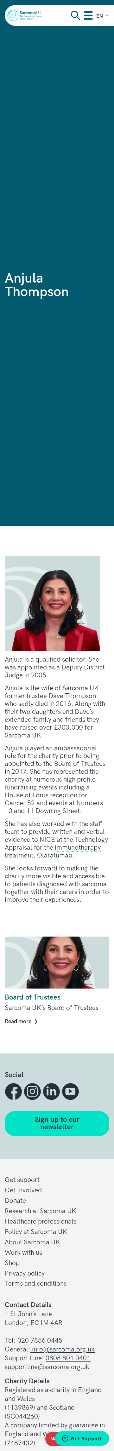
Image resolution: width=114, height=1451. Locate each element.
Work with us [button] (23, 1253)
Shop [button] (12, 1263)
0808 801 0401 (68, 1358)
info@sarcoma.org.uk (62, 1349)
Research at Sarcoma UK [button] (40, 1211)
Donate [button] (15, 1201)
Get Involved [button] (23, 1190)
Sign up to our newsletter (57, 1123)
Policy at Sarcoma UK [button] (36, 1232)
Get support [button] (22, 1180)
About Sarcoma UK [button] (32, 1242)
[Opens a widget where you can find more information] (82, 1439)
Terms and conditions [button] (35, 1284)
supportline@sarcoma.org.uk (47, 1367)
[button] (14, 1091)
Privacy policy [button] (25, 1273)
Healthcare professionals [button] (40, 1221)
